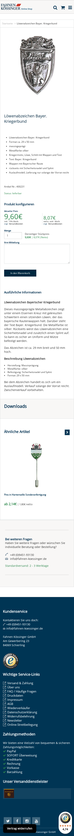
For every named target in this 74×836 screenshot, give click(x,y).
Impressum (15, 700)
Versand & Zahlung (20, 683)
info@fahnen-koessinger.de (24, 628)
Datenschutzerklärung (22, 712)
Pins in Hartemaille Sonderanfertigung (25, 494)
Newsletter (14, 720)
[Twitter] (8, 821)
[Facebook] (17, 821)
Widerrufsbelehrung (21, 716)
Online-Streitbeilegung (22, 725)
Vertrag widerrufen (19, 828)
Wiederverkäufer (18, 708)
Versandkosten (16, 224)
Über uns (13, 687)
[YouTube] (36, 821)
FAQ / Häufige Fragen (21, 691)
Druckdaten (15, 695)
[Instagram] (27, 821)
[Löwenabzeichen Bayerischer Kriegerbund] (37, 65)
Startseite (7, 23)
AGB (10, 704)
